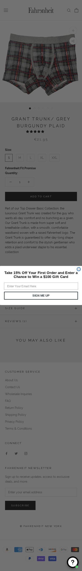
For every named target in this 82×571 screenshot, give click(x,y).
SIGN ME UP (40, 295)
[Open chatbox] (73, 562)
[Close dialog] (79, 269)
